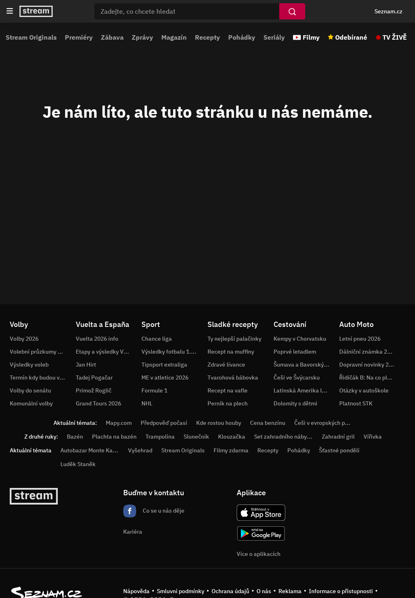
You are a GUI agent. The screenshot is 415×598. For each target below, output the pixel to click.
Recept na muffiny (231, 351)
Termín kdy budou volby (40, 377)
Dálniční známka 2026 (368, 351)
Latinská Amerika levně (304, 390)
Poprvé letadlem (295, 351)
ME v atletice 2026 (164, 377)
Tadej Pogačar (94, 377)
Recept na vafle (228, 390)
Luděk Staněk (78, 464)
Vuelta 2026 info (97, 338)
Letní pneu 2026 (360, 338)
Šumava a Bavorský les (303, 364)
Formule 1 (154, 390)
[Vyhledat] (292, 11)
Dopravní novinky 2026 (368, 364)
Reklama (290, 591)
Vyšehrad (140, 450)
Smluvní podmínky (180, 591)
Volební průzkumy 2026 (40, 351)
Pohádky (241, 37)
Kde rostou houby (218, 422)
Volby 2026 (24, 338)
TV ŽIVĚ (395, 37)
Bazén (75, 436)
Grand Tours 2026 (98, 403)
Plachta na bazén (114, 436)
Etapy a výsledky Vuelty (106, 351)
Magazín (174, 37)
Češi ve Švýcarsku (297, 377)
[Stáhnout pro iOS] (261, 513)
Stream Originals (31, 37)
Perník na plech (228, 403)
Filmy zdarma (231, 450)
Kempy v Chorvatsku (300, 338)
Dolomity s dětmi (295, 403)
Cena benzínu (267, 422)
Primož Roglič (93, 390)
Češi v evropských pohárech (330, 422)
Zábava (112, 37)
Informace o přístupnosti (341, 591)
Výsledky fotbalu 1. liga (171, 351)
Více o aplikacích (258, 554)
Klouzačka (231, 436)
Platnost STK (355, 403)
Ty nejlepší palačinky (234, 338)
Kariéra (132, 531)
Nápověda (136, 591)
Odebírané (351, 37)
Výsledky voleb (29, 364)
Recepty (207, 37)
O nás (264, 591)
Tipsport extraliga (164, 364)
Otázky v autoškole (364, 390)
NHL (146, 403)
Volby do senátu (30, 390)
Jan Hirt (86, 364)
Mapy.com (119, 422)
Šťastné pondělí (339, 450)
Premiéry (79, 37)
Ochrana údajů (230, 591)
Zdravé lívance (226, 364)
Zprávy (142, 37)
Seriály (274, 37)
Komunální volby (31, 403)
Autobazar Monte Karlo (90, 450)
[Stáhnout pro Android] (261, 533)
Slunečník (196, 436)
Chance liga (156, 338)
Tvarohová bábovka (233, 377)
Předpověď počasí (164, 422)
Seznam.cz (388, 11)
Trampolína (160, 436)
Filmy (311, 37)
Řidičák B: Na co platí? (368, 377)
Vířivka (373, 436)
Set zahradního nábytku (284, 436)
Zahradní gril (338, 436)
